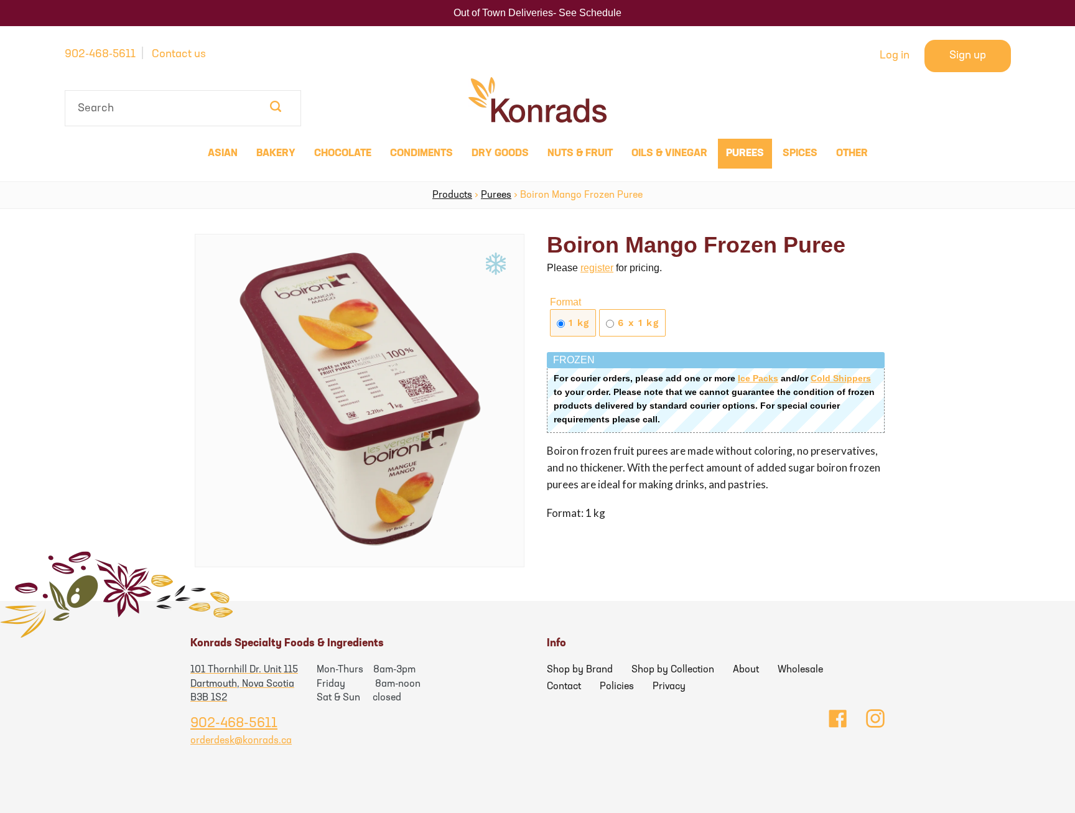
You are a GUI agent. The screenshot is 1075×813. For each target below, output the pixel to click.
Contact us (179, 54)
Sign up (967, 56)
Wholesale (800, 670)
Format (565, 302)
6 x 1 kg (636, 322)
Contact (564, 687)
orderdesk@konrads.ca (241, 741)
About (746, 670)
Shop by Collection (672, 670)
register (596, 267)
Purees (496, 195)
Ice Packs (758, 378)
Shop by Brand (580, 670)
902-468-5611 (100, 54)
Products (452, 195)
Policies (617, 687)
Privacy (669, 687)
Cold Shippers (841, 378)
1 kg (577, 322)
